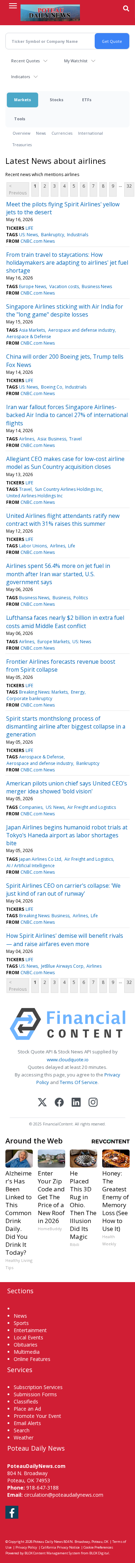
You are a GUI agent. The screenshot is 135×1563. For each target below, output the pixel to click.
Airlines (26, 439)
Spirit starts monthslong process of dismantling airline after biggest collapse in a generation (65, 727)
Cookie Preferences (98, 1547)
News (41, 133)
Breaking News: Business (44, 916)
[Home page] (50, 12)
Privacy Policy (26, 1547)
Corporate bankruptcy (29, 698)
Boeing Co (51, 387)
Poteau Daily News (48, 1541)
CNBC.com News (38, 241)
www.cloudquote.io (68, 1059)
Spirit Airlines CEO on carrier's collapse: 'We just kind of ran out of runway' (63, 889)
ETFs (86, 99)
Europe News (32, 286)
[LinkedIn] (76, 1103)
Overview (21, 133)
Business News (97, 286)
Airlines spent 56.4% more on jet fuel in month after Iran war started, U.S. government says (58, 574)
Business (62, 598)
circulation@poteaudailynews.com (63, 1494)
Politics (80, 598)
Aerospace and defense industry (81, 330)
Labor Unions (33, 546)
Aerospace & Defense (28, 336)
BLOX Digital (99, 1553)
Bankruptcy (52, 235)
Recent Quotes (25, 60)
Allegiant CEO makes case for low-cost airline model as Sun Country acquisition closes (65, 463)
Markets (22, 99)
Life (71, 546)
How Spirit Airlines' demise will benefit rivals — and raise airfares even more (64, 940)
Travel (75, 439)
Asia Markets (32, 330)
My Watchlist (75, 60)
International (90, 133)
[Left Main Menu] (13, 6)
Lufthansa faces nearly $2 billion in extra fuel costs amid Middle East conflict (65, 622)
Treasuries (22, 144)
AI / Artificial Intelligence (30, 866)
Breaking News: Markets (43, 692)
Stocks (56, 99)
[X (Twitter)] (42, 1103)
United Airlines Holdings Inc (34, 496)
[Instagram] (93, 1103)
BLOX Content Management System (52, 1553)
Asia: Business (51, 439)
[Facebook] (59, 1103)
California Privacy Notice (60, 1547)
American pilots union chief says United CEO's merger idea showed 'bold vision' (66, 787)
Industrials (77, 235)
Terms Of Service (79, 1082)
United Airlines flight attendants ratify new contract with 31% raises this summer (63, 520)
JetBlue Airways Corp (62, 966)
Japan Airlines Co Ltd (40, 859)
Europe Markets (53, 642)
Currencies (61, 133)
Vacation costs (64, 286)
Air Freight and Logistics (91, 807)
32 (129, 186)
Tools (19, 118)
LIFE (29, 228)
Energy (78, 692)
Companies (30, 807)
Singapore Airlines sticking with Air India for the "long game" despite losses (64, 310)
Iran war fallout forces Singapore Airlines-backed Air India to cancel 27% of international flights (67, 415)
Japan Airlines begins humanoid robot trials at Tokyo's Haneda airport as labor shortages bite (66, 835)
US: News (28, 235)
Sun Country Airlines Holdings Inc (68, 489)
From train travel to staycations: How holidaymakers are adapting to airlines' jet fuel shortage (67, 263)
